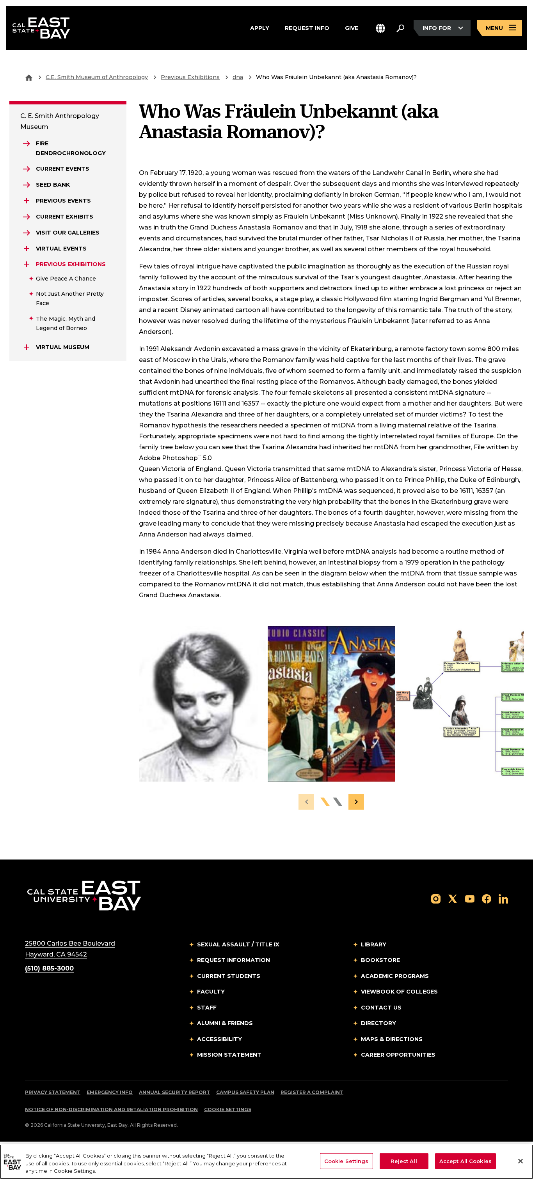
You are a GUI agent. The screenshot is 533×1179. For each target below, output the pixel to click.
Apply (259, 27)
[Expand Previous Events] (26, 200)
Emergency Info (110, 1092)
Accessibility (219, 1039)
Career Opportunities (398, 1054)
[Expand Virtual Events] (26, 248)
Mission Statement (229, 1054)
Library (373, 944)
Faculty (211, 991)
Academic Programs (395, 976)
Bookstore (380, 960)
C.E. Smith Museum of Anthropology (97, 77)
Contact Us (381, 1007)
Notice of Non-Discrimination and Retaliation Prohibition (111, 1109)
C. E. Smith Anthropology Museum (59, 121)
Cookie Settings (227, 1109)
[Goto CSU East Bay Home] (29, 77)
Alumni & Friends (225, 1023)
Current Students (228, 976)
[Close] (520, 1161)
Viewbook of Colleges (399, 991)
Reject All (404, 1161)
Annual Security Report (174, 1092)
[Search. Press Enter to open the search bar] (400, 28)
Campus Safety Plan (245, 1092)
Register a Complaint (312, 1092)
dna (238, 77)
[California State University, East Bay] (84, 895)
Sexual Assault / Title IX (238, 944)
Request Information (233, 960)
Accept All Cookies (465, 1161)
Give (351, 27)
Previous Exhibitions (190, 77)
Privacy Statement (52, 1092)
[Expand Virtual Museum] (26, 347)
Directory (378, 1023)
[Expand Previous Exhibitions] (26, 264)
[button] (380, 28)
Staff (207, 1007)
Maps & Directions (392, 1039)
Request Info (307, 27)
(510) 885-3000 (49, 968)
